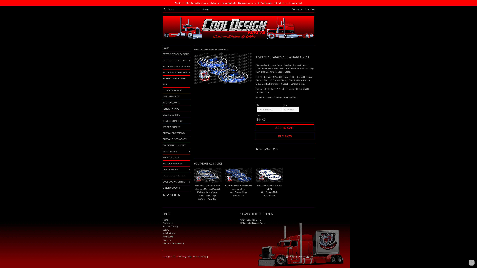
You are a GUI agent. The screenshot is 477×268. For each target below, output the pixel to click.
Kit (258, 105)
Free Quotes (176, 151)
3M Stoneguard (171, 102)
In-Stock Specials (173, 163)
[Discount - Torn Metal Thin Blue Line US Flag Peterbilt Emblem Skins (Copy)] (207, 175)
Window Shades (171, 127)
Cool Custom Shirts (176, 181)
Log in (196, 9)
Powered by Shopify (200, 256)
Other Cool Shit (172, 187)
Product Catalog (170, 226)
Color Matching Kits (174, 145)
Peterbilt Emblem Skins (176, 54)
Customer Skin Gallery (173, 243)
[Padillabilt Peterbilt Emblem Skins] (269, 175)
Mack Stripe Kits (172, 90)
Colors (166, 229)
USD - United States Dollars (253, 223)
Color (285, 105)
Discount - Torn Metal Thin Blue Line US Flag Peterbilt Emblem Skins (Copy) (207, 189)
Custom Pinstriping (174, 133)
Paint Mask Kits (171, 96)
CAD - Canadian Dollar (250, 219)
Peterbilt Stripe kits (176, 60)
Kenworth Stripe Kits (176, 72)
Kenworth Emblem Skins (176, 66)
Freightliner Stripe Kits (174, 81)
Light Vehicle (176, 169)
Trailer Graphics (172, 120)
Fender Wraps (171, 108)
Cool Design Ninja (185, 256)
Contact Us (168, 223)
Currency (167, 239)
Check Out (309, 9)
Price (259, 115)
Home (166, 48)
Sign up (205, 9)
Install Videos (171, 157)
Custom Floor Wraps (174, 139)
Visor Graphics (171, 114)
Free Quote (168, 236)
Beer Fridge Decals (174, 175)
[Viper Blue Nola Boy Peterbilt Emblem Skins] (238, 175)
